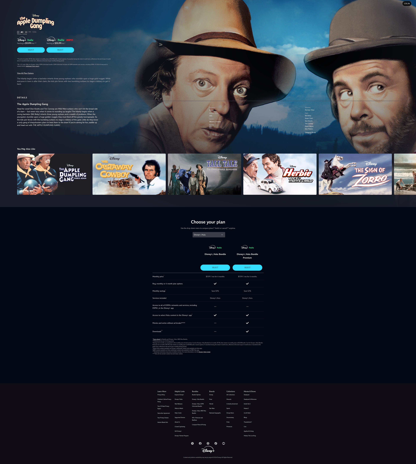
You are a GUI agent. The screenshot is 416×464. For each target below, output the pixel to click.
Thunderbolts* (248, 422)
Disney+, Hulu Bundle (198, 399)
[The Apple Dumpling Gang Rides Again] (53, 174)
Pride (228, 422)
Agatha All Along (249, 431)
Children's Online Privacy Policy (164, 400)
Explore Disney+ (179, 395)
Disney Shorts (230, 413)
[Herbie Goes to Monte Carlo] (280, 174)
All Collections (231, 395)
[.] (192, 443)
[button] (182, 391)
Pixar (210, 399)
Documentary (230, 417)
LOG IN (407, 3)
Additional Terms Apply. (32, 66)
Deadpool (246, 395)
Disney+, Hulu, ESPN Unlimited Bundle (198, 405)
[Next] (412, 173)
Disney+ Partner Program (182, 435)
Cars (245, 426)
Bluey (245, 417)
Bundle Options (196, 395)
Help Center (178, 413)
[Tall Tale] (204, 174)
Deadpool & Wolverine (250, 399)
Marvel (211, 404)
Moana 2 (246, 408)
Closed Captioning (180, 426)
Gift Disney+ (178, 431)
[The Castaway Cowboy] (129, 174)
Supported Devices (180, 417)
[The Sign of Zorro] (355, 174)
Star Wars (212, 408)
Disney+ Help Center (204, 352)
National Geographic (215, 413)
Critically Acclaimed (232, 404)
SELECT (31, 50)
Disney (211, 395)
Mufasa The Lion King (250, 435)
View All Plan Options (25, 73)
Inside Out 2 (247, 404)
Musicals (229, 399)
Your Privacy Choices (163, 417)
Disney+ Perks (179, 399)
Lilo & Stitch (247, 413)
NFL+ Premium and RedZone (197, 419)
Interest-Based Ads (163, 422)
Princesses (229, 426)
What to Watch (179, 408)
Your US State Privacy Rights (163, 407)
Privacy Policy (161, 395)
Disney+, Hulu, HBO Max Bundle (199, 412)
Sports (228, 408)
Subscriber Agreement (164, 413)
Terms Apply (156, 339)
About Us (177, 422)
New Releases (178, 404)
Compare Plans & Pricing (199, 424)
